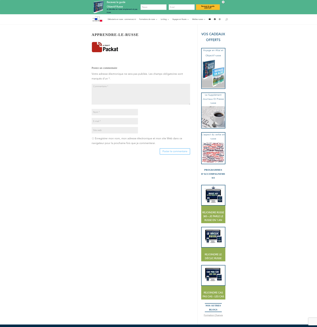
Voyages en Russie (179, 19)
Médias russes (197, 19)
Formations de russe (147, 19)
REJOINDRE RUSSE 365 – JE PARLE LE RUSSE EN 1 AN (213, 216)
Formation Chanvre (213, 315)
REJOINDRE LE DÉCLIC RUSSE (213, 256)
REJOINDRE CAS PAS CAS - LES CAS (213, 294)
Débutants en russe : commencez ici (122, 19)
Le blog (164, 19)
